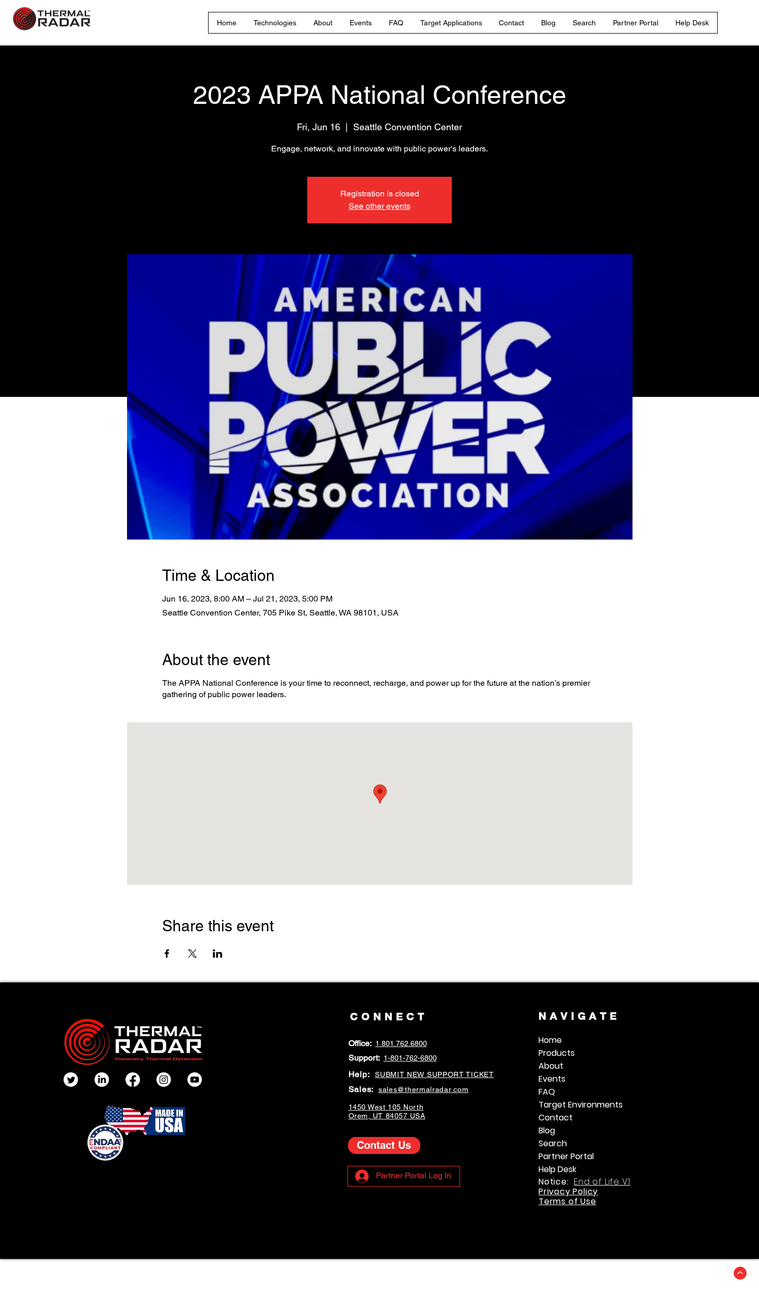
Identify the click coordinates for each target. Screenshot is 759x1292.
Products (557, 1053)
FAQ (547, 1092)
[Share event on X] (192, 953)
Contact (556, 1118)
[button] (275, 22)
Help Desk (557, 1169)
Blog (547, 1130)
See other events (379, 206)
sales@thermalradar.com (423, 1089)
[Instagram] (163, 1079)
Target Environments (581, 1105)
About (551, 1066)
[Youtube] (194, 1079)
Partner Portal (566, 1156)
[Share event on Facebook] (167, 953)
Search (553, 1143)
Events (552, 1079)
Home (550, 1040)
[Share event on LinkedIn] (218, 953)
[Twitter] (71, 1079)
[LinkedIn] (101, 1079)
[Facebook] (132, 1079)
